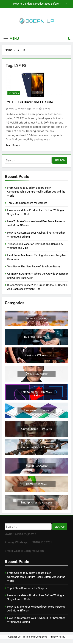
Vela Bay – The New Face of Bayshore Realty (33, 266)
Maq (11, 108)
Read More (12, 145)
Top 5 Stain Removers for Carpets (27, 203)
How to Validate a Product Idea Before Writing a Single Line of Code (36, 3)
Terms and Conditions (35, 636)
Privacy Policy (57, 636)
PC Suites (14, 93)
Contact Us (14, 636)
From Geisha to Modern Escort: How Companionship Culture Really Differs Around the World (36, 191)
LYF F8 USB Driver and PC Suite (29, 102)
